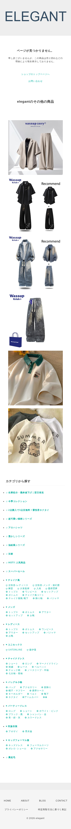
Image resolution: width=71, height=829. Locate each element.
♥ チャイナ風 (13, 580)
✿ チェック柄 (13, 670)
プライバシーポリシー (16, 809)
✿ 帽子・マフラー (15, 690)
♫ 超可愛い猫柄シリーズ (19, 519)
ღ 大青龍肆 (23, 588)
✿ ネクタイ (12, 697)
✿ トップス (12, 591)
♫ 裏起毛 (10, 757)
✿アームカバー (30, 697)
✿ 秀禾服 (27, 731)
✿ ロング (27, 663)
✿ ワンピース (29, 591)
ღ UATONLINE (14, 649)
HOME (7, 800)
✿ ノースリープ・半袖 (37, 670)
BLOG (42, 800)
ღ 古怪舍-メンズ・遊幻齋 (46, 585)
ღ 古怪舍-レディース (17, 585)
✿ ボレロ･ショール (16, 748)
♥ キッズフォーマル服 (17, 740)
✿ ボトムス (12, 595)
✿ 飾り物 (38, 598)
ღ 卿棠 (9, 588)
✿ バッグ (11, 687)
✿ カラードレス (33, 717)
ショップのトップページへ (35, 74)
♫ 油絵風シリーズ (15, 545)
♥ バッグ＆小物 (14, 682)
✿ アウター (45, 612)
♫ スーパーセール (15, 571)
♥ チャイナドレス (15, 658)
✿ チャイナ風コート (33, 595)
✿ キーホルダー (14, 694)
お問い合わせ (35, 81)
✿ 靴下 (45, 694)
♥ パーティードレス (16, 706)
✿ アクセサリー (28, 687)
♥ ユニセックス (14, 644)
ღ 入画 (37, 588)
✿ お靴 (31, 615)
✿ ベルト (32, 694)
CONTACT (61, 800)
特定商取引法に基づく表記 (52, 809)
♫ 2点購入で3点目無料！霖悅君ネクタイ (27, 510)
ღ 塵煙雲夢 (52, 588)
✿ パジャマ (53, 598)
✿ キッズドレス (14, 745)
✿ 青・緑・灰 (13, 717)
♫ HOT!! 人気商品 (15, 562)
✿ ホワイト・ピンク (47, 711)
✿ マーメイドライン (47, 663)
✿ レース (22, 667)
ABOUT (25, 800)
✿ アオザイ (12, 731)
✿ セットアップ (49, 591)
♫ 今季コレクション (16, 501)
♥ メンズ (10, 607)
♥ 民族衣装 (11, 726)
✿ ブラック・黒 (14, 714)
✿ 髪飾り (46, 687)
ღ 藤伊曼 (31, 649)
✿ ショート (12, 663)
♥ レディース (13, 624)
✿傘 (45, 697)
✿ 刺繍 (9, 667)
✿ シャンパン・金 (36, 714)
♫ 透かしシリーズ (15, 536)
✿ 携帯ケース (36, 690)
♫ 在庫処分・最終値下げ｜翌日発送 (25, 492)
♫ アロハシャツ (14, 527)
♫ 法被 (9, 554)
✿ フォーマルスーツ (38, 745)
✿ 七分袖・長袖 (14, 673)
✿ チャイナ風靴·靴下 (17, 598)
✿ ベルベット (39, 667)
